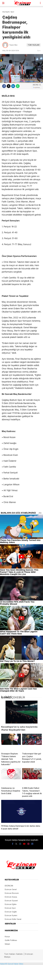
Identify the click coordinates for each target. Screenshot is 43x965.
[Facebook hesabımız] (12, 844)
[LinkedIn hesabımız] (32, 844)
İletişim (7, 944)
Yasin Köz (13, 45)
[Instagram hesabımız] (20, 844)
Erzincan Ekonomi (12, 893)
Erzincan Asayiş (11, 897)
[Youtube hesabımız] (24, 844)
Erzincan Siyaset (11, 901)
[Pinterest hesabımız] (28, 844)
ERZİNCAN (9, 886)
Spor (39, 50)
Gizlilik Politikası (11, 940)
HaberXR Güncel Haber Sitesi (11, 964)
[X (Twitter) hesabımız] (16, 844)
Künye (7, 937)
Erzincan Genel (11, 889)
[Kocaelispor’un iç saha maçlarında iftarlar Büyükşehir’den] (21, 712)
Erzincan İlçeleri (11, 915)
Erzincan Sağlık (11, 912)
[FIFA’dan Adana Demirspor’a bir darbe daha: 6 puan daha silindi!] (21, 811)
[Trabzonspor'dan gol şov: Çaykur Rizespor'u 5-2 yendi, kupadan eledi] (32, 742)
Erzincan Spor (10, 908)
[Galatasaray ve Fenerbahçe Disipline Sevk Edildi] (11, 776)
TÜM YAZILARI (33, 45)
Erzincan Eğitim (10, 904)
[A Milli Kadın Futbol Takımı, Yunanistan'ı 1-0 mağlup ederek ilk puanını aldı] (32, 776)
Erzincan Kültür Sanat (13, 919)
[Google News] (36, 87)
